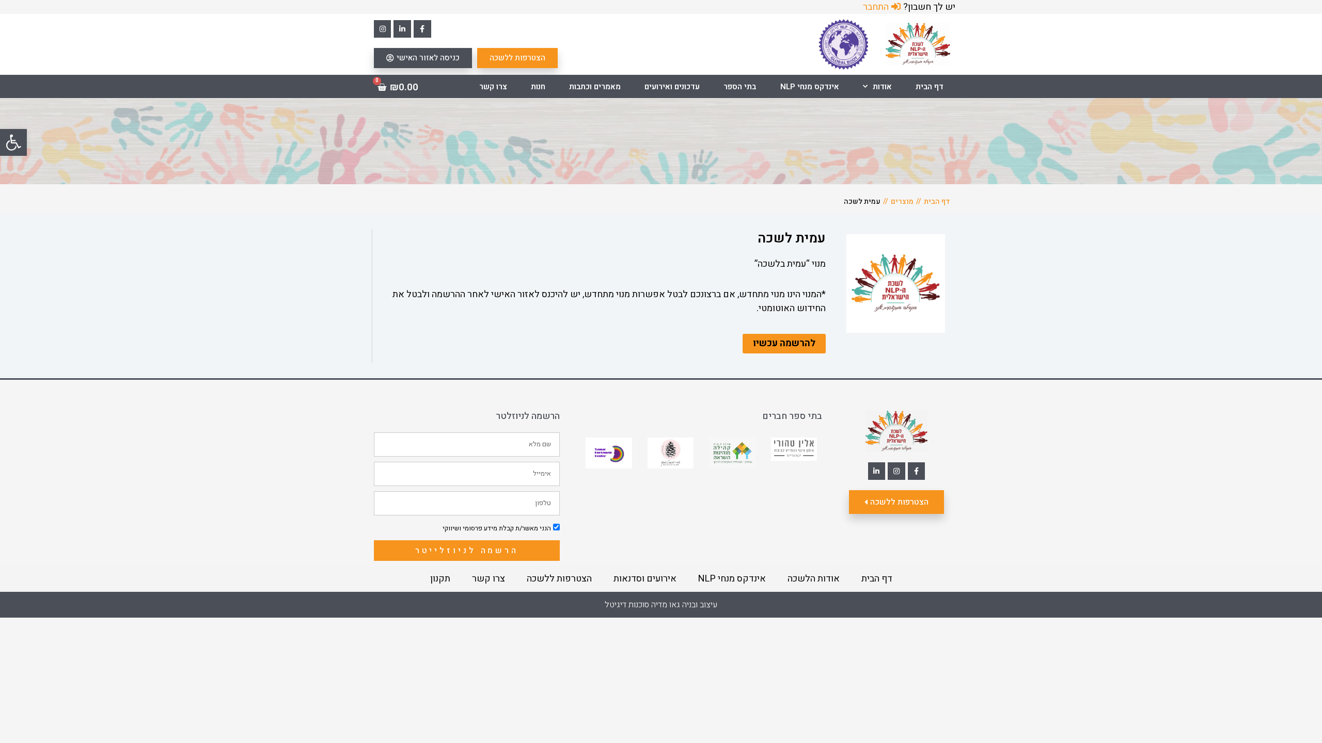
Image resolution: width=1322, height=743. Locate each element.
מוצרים (902, 201)
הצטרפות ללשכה (559, 579)
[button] (13, 142)
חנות (538, 86)
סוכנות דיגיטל (627, 605)
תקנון (440, 579)
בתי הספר (739, 86)
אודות (882, 86)
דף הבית (929, 86)
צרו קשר (493, 86)
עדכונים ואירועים (672, 86)
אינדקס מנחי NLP (809, 86)
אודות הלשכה (814, 579)
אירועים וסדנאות (644, 579)
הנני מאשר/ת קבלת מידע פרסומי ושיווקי (497, 528)
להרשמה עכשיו (784, 343)
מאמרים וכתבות (595, 86)
